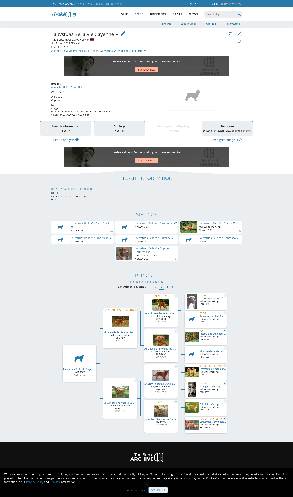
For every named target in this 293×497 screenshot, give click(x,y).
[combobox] (223, 14)
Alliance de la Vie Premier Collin (71, 51)
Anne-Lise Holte (60, 87)
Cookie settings (135, 490)
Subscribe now (146, 69)
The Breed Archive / (64, 3)
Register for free (231, 3)
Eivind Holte (77, 87)
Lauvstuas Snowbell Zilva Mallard (121, 51)
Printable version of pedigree (146, 281)
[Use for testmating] (230, 33)
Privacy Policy (34, 482)
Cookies (55, 482)
